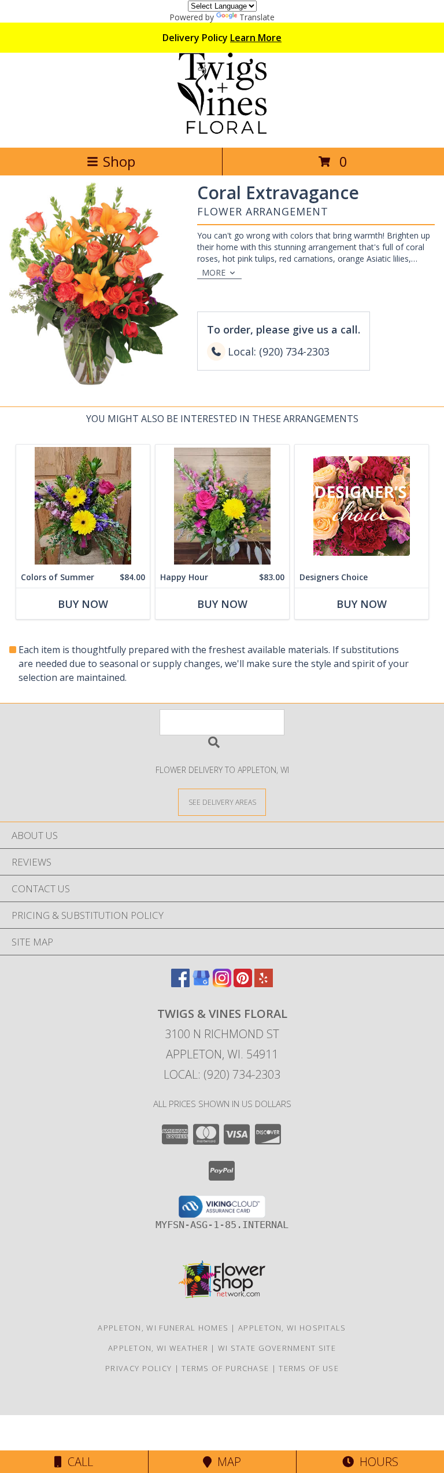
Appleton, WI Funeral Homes (163, 1327)
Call (77, 1462)
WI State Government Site (277, 1348)
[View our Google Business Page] (201, 983)
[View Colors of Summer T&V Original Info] (83, 506)
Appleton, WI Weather (158, 1348)
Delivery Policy (222, 37)
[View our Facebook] (180, 983)
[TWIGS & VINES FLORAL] (222, 130)
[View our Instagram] (222, 983)
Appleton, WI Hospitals (292, 1327)
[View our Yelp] (263, 983)
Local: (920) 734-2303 (222, 1074)
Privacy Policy (138, 1368)
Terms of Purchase (225, 1368)
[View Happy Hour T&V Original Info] (222, 506)
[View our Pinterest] (243, 983)
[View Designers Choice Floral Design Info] (361, 506)
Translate (257, 17)
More (213, 272)
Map (226, 1462)
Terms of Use (309, 1368)
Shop (119, 161)
